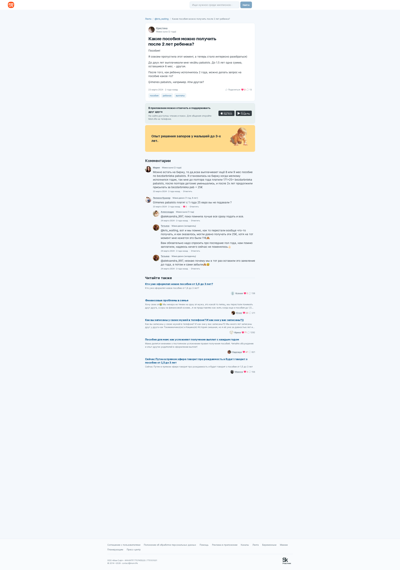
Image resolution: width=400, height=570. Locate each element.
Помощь (204, 544)
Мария (156, 167)
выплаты (180, 95)
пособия (154, 95)
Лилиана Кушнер (161, 198)
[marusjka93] (148, 169)
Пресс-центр (134, 549)
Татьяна (165, 226)
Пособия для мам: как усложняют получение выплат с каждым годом (192, 339)
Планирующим (115, 549)
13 (251, 89)
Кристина (162, 28)
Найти (246, 5)
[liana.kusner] (148, 199)
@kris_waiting (162, 18)
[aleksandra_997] (156, 213)
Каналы (245, 544)
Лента (148, 18)
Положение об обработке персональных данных (170, 544)
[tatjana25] (156, 227)
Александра (167, 212)
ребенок (167, 95)
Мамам (284, 544)
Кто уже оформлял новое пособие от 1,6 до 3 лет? (179, 284)
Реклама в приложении (224, 544)
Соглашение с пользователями (123, 544)
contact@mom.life (130, 563)
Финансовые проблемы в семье (166, 300)
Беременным (269, 544)
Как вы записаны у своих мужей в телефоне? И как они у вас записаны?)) (194, 320)
